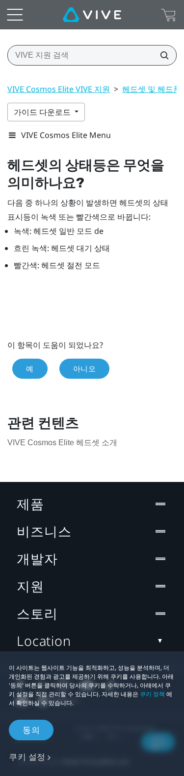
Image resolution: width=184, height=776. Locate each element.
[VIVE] (92, 14)
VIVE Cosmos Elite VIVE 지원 (58, 89)
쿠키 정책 (152, 694)
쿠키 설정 (27, 756)
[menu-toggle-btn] (14, 14)
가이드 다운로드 (43, 112)
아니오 (84, 368)
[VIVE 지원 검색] (161, 55)
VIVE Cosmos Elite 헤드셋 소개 (62, 442)
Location (44, 641)
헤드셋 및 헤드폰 (151, 89)
